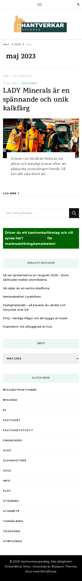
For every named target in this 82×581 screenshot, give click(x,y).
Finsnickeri (12, 440)
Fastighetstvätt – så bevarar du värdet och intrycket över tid (34, 307)
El (5, 410)
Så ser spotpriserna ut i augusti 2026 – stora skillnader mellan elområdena (35, 277)
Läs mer (10, 193)
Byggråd (10, 399)
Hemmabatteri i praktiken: (22, 296)
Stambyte (11, 511)
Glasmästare (14, 460)
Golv (7, 470)
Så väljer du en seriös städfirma (26, 288)
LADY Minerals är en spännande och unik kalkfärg (36, 100)
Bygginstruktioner (20, 389)
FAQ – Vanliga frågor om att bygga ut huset (35, 318)
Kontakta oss (35, 238)
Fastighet (29, 83)
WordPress (48, 571)
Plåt (7, 490)
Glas (7, 450)
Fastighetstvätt (18, 430)
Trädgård (11, 531)
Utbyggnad (12, 541)
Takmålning (13, 521)
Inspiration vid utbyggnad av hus (27, 326)
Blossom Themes (64, 566)
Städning (11, 500)
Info (7, 480)
